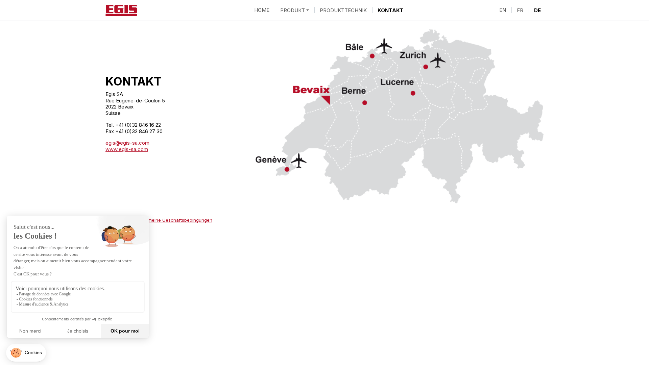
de (537, 10)
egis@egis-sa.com (127, 143)
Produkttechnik (343, 10)
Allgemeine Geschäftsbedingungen (175, 220)
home (261, 10)
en (502, 10)
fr (520, 10)
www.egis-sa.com (126, 149)
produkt (292, 10)
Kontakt (391, 10)
